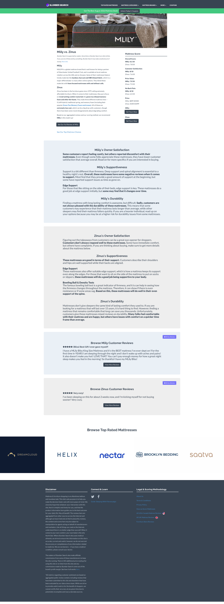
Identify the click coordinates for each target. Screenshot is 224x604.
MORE (163, 5)
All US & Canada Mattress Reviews (149, 513)
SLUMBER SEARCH (59, 5)
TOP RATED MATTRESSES (109, 5)
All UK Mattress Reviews (145, 517)
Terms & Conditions (143, 500)
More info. (65, 61)
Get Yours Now (131, 112)
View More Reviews (112, 365)
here (77, 569)
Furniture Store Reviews (145, 522)
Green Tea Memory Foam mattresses (77, 105)
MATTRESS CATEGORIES (129, 5)
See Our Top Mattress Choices (69, 132)
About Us (139, 496)
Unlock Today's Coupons (129, 11)
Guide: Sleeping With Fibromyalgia (103, 502)
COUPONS (173, 5)
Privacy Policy (141, 505)
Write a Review (170, 337)
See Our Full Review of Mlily (68, 124)
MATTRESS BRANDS (149, 5)
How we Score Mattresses (145, 509)
